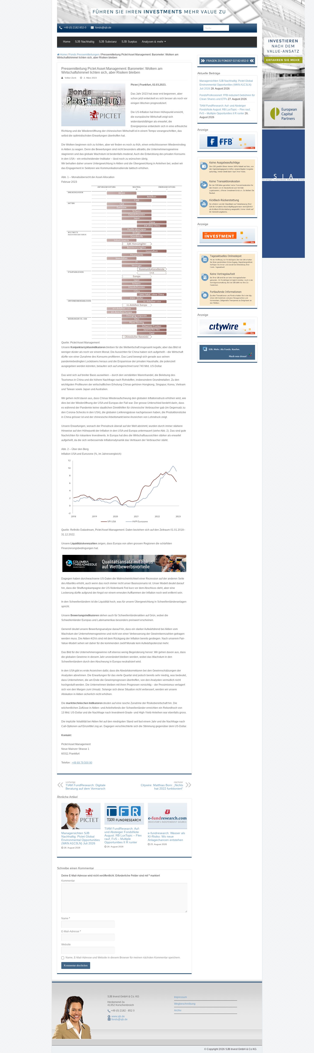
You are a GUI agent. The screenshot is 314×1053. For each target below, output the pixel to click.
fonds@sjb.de (120, 1019)
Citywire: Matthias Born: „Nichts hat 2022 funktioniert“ (162, 785)
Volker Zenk (70, 78)
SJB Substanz (108, 41)
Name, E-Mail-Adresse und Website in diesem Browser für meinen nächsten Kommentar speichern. (123, 957)
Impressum (180, 997)
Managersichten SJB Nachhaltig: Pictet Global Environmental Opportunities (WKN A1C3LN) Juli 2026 (80, 838)
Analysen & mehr (152, 41)
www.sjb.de (118, 1016)
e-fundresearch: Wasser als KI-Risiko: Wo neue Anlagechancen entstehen (166, 836)
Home (66, 41)
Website (66, 944)
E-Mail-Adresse (71, 931)
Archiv (177, 1010)
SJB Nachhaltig (84, 41)
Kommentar (68, 880)
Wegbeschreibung (184, 1003)
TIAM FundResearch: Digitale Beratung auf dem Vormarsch (86, 785)
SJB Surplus (129, 41)
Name (65, 918)
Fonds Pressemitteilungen (84, 54)
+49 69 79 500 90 (82, 762)
